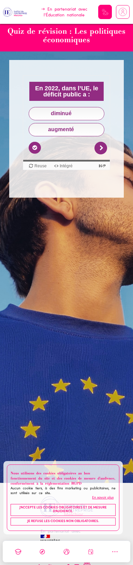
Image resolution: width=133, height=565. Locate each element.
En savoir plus (103, 498)
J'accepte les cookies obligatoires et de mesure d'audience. (63, 510)
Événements (90, 552)
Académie (18, 552)
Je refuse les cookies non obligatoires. (63, 521)
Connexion (123, 12)
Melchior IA (105, 12)
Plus (114, 552)
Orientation (42, 552)
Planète (66, 552)
